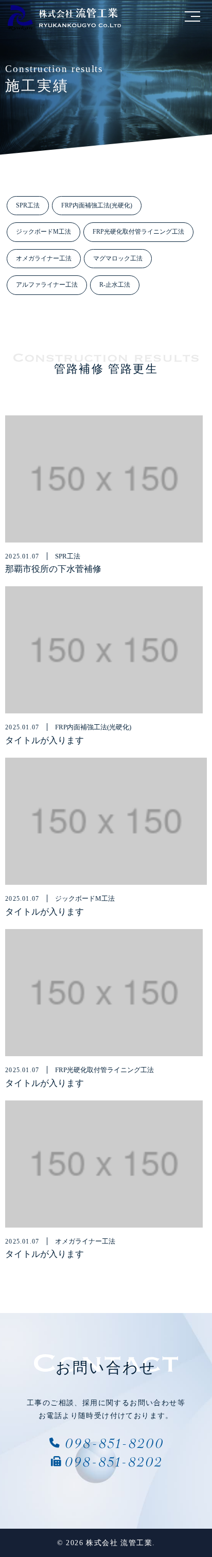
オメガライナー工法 (44, 258)
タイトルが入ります (44, 740)
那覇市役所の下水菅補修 (53, 569)
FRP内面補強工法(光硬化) (96, 205)
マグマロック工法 (118, 258)
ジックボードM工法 (43, 231)
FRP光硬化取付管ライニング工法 (138, 231)
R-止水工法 (114, 284)
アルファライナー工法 (47, 284)
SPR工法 (28, 205)
